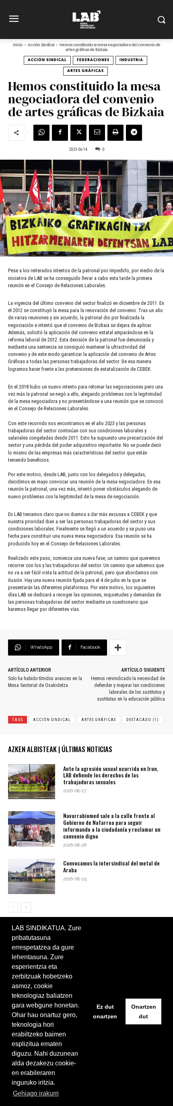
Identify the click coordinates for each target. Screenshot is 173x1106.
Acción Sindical (41, 45)
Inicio (18, 45)
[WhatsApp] (41, 133)
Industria (131, 60)
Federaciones (93, 60)
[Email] (97, 133)
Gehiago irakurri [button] (36, 1093)
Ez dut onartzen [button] (105, 1011)
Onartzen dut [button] (143, 1011)
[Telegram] (134, 133)
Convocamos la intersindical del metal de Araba (111, 866)
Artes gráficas (98, 719)
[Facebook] (60, 133)
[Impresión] (115, 133)
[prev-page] (13, 907)
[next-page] (26, 907)
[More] (117, 647)
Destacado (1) (142, 719)
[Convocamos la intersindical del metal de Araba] (31, 876)
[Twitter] (78, 133)
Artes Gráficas (85, 71)
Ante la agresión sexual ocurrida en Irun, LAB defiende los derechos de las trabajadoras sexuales (110, 775)
